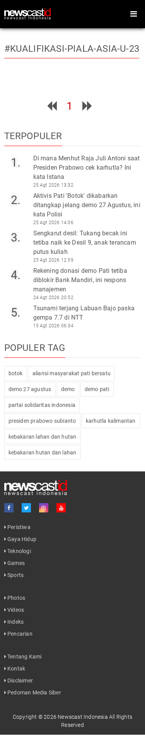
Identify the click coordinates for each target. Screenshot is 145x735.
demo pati (97, 389)
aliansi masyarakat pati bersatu (71, 373)
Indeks (15, 622)
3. (15, 237)
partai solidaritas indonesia (42, 405)
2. (15, 200)
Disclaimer (19, 680)
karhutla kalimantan (111, 421)
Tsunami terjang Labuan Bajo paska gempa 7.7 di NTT (84, 313)
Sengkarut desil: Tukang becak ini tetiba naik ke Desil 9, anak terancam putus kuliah (84, 242)
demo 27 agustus (30, 389)
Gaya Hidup (21, 539)
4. (15, 275)
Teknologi (18, 551)
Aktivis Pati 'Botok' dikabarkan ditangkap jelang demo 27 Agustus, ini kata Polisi (86, 205)
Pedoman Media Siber (33, 692)
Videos (15, 610)
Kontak (15, 668)
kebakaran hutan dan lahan (43, 452)
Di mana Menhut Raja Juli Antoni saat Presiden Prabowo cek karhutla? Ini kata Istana (86, 167)
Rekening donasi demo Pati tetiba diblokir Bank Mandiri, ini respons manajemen (80, 280)
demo (68, 389)
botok (16, 373)
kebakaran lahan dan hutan (43, 437)
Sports (15, 575)
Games (15, 563)
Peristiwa (18, 527)
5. (15, 312)
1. (15, 162)
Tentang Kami (24, 656)
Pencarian (19, 634)
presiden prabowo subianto (42, 421)
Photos (15, 598)
